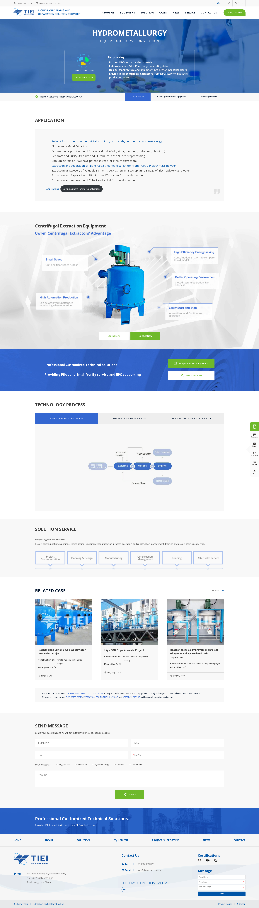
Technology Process (208, 96)
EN (239, 3)
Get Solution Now (84, 77)
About (49, 840)
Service (190, 12)
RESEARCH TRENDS (131, 697)
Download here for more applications (81, 188)
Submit (129, 794)
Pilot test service (191, 375)
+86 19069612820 (145, 864)
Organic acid (64, 764)
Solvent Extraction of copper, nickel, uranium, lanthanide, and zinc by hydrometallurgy (107, 141)
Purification (82, 764)
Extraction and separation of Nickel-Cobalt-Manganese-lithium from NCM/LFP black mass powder (114, 165)
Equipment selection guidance (191, 363)
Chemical (121, 764)
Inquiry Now (234, 12)
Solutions (53, 96)
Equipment (127, 12)
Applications (52, 188)
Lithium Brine (138, 764)
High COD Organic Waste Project (124, 650)
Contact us (209, 12)
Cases (163, 12)
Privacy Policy (225, 903)
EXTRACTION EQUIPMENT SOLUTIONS (100, 697)
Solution (147, 12)
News (176, 12)
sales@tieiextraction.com (50, 3)
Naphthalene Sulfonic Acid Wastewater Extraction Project (62, 651)
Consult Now (145, 335)
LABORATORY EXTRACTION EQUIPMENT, (85, 693)
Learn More (114, 335)
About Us (108, 12)
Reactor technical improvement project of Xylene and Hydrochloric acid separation (194, 653)
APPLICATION (137, 96)
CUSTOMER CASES (74, 697)
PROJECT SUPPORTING (165, 840)
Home (43, 96)
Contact (240, 840)
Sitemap (241, 903)
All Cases (217, 590)
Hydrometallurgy (102, 764)
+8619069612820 (24, 3)
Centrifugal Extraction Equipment (171, 96)
